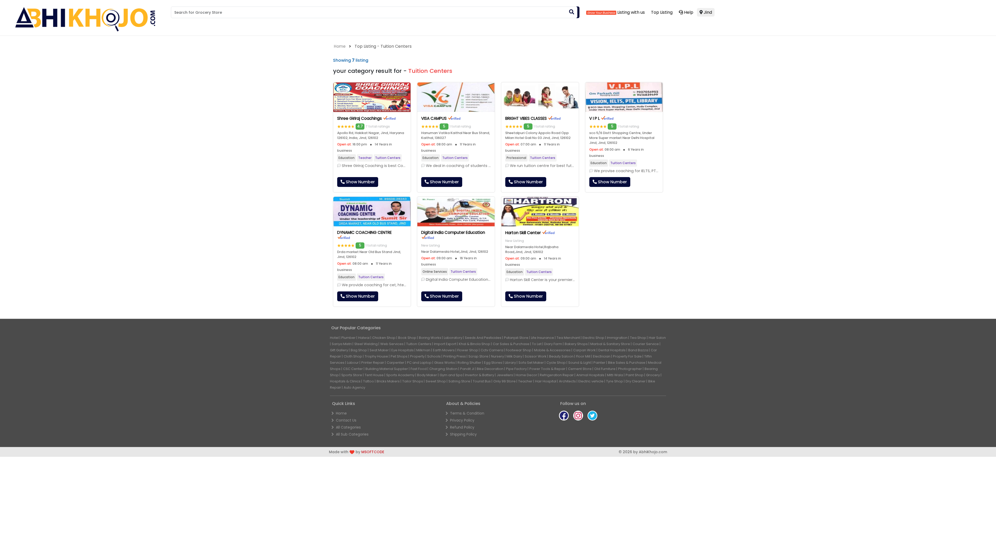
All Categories (348, 427)
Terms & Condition (467, 413)
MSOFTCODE (372, 451)
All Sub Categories (352, 434)
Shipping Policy (463, 434)
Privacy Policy (462, 420)
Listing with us (630, 12)
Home (339, 46)
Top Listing (662, 12)
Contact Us (346, 420)
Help (688, 12)
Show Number (360, 182)
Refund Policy (462, 427)
